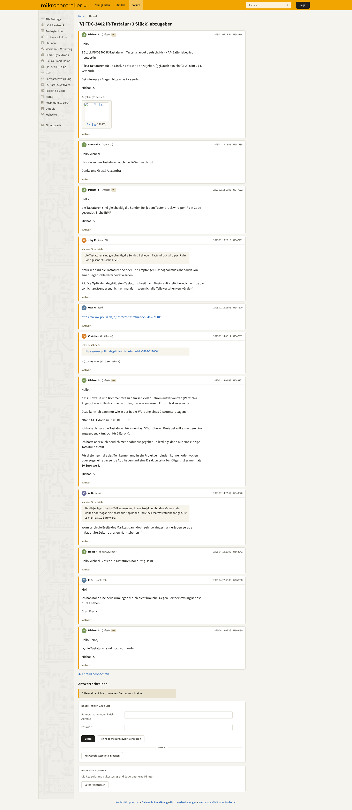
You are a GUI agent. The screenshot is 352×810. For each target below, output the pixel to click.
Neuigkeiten (102, 5)
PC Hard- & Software (58, 85)
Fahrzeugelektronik (57, 55)
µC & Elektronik (55, 25)
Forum (136, 5)
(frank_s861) (101, 580)
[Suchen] (288, 5)
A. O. (91, 493)
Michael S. (94, 34)
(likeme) (108, 336)
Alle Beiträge (53, 19)
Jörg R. (92, 240)
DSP (48, 73)
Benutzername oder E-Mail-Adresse (97, 717)
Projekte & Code (55, 91)
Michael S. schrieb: (92, 249)
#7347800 (237, 307)
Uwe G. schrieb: (91, 345)
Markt (49, 97)
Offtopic (50, 109)
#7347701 (237, 240)
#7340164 (237, 34)
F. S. (90, 580)
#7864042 (237, 552)
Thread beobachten (95, 674)
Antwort (86, 134)
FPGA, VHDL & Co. (56, 67)
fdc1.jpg (91, 124)
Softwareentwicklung (58, 79)
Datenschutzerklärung (155, 802)
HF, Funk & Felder (56, 37)
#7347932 (237, 336)
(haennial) (107, 144)
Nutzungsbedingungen (183, 802)
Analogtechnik (54, 31)
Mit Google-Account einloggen (102, 756)
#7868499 (237, 630)
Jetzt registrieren (95, 785)
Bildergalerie (53, 125)
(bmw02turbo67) (108, 552)
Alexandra (94, 144)
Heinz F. (93, 552)
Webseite (51, 115)
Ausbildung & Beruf (57, 103)
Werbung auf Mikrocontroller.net (218, 802)
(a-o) (98, 493)
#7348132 (237, 380)
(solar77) (103, 240)
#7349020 (237, 493)
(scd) (101, 307)
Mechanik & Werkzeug (59, 49)
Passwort (86, 727)
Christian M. (95, 336)
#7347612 (237, 190)
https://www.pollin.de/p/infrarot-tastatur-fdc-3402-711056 (122, 317)
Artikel (121, 5)
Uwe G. (92, 307)
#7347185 (237, 144)
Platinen (51, 43)
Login (303, 5)
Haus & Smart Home (58, 61)
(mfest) (106, 34)
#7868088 (237, 580)
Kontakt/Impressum (127, 802)
